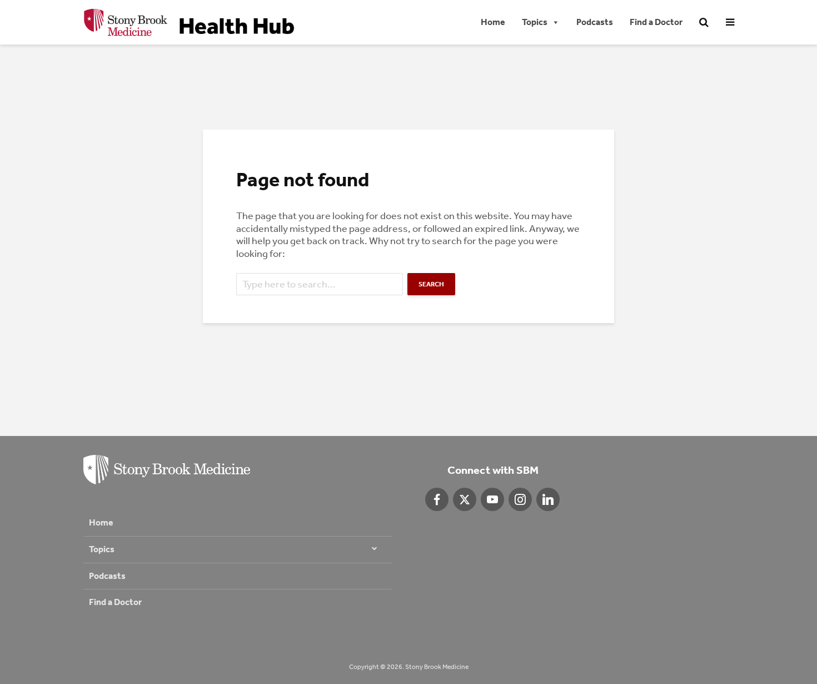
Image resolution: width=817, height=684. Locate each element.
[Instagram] (520, 499)
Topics (534, 22)
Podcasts (594, 22)
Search (431, 284)
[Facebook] (437, 499)
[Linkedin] (548, 499)
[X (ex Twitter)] (464, 499)
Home (493, 22)
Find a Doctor (656, 22)
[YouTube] (492, 499)
